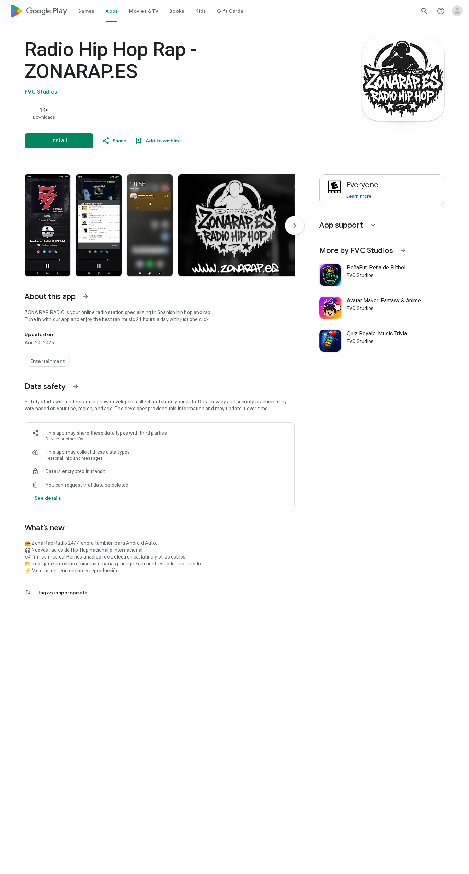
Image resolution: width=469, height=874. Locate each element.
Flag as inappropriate (56, 592)
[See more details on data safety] (48, 498)
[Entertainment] (47, 361)
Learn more (358, 196)
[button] (47, 225)
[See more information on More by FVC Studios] (403, 250)
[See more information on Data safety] (75, 386)
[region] (162, 113)
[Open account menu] (457, 11)
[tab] (86, 11)
